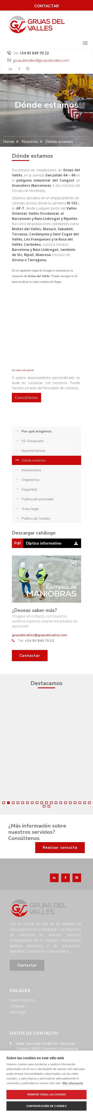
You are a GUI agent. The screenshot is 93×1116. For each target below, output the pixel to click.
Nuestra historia (33, 450)
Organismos (31, 479)
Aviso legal (30, 508)
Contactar (29, 655)
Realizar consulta (60, 847)
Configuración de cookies (46, 1106)
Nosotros (30, 141)
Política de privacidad (37, 499)
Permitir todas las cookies (46, 1094)
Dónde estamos (34, 460)
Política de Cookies (36, 518)
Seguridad (29, 489)
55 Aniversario (33, 441)
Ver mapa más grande (23, 370)
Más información (72, 1083)
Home (8, 141)
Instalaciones (31, 470)
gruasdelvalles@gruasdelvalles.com (41, 60)
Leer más (64, 729)
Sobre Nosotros (22, 1000)
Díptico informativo (43, 543)
